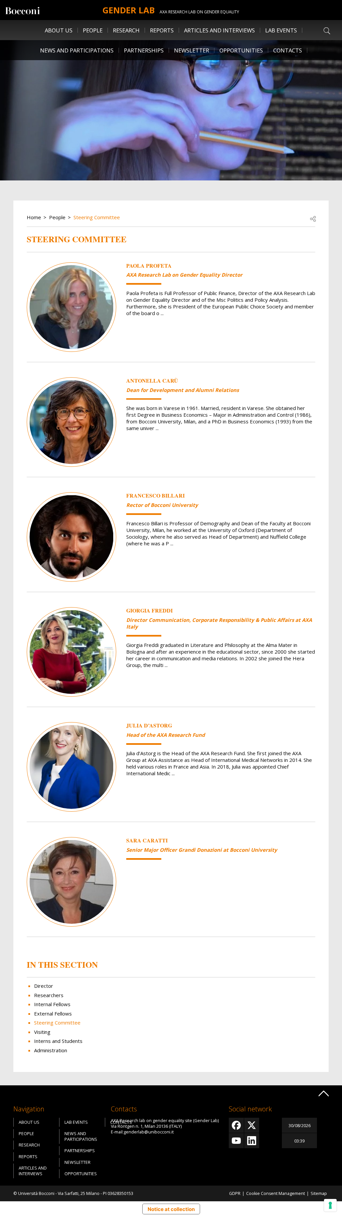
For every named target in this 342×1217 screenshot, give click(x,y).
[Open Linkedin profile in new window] (251, 1140)
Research (29, 1145)
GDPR (234, 1193)
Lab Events (76, 1122)
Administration (50, 1050)
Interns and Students (58, 1041)
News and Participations (77, 50)
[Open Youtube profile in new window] (236, 1140)
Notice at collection (171, 1209)
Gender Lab (129, 10)
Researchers (48, 995)
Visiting (42, 1032)
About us (58, 30)
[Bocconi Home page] (22, 10)
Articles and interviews (219, 30)
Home (34, 217)
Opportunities (241, 50)
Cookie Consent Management (275, 1193)
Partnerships (144, 50)
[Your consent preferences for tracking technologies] (330, 1205)
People (57, 217)
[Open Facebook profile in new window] (236, 1125)
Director (43, 985)
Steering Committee (96, 217)
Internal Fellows (52, 1004)
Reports (162, 30)
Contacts (287, 50)
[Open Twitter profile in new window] (251, 1125)
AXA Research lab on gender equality (199, 12)
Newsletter (191, 50)
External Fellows (53, 1013)
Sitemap (319, 1193)
